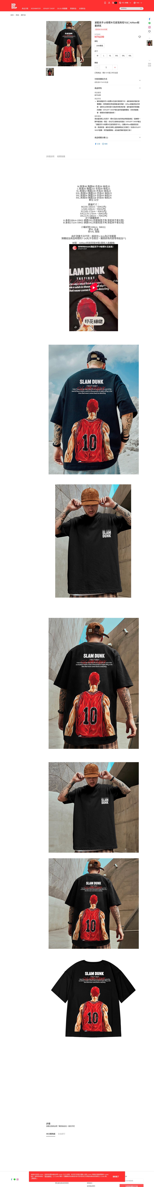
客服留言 (89, 1183)
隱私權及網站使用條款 (62, 1183)
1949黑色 (99, 46)
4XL (130, 56)
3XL (123, 56)
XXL (116, 56)
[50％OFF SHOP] (14, 6)
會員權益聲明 (91, 1186)
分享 (98, 144)
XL (110, 56)
